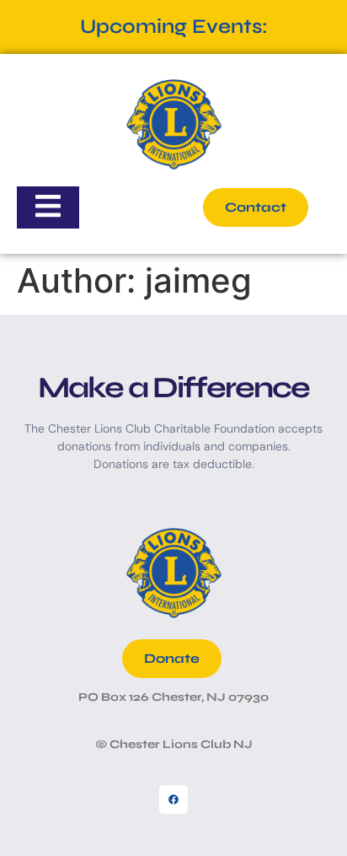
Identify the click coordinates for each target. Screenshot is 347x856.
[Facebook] (173, 799)
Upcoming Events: (174, 26)
